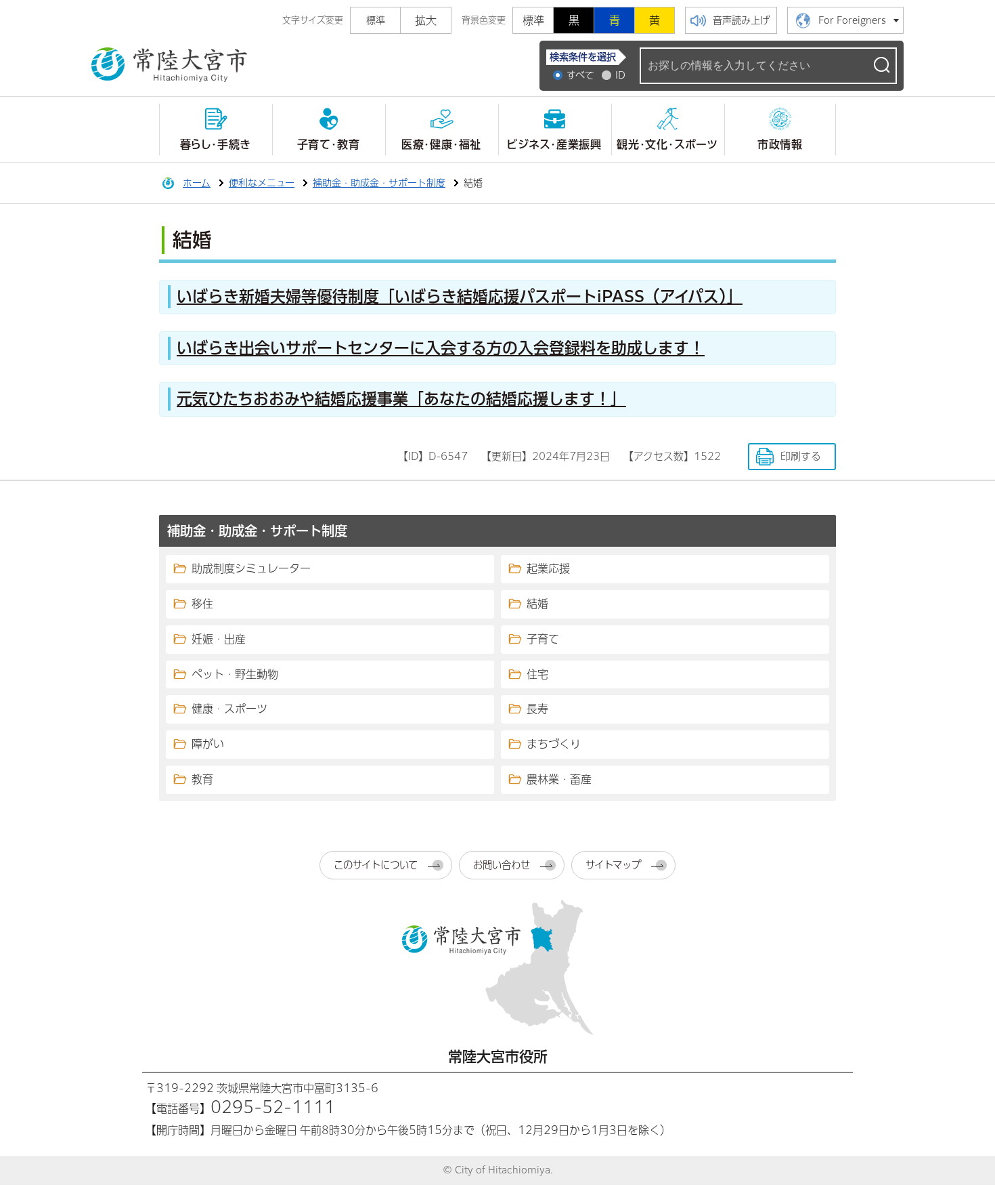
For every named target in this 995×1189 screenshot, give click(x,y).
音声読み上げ (741, 20)
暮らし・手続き (215, 144)
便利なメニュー (261, 183)
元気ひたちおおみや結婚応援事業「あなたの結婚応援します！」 (401, 398)
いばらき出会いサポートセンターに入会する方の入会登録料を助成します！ (441, 348)
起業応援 (548, 568)
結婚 (537, 603)
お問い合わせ (501, 865)
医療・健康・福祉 (441, 144)
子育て (543, 638)
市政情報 (780, 144)
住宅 (537, 674)
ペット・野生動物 (235, 674)
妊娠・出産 (219, 638)
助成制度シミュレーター (251, 568)
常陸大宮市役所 (498, 1056)
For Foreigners (852, 20)
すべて (580, 75)
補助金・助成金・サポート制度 (379, 183)
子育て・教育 (328, 144)
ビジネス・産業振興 (554, 144)
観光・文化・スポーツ (667, 144)
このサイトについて (376, 865)
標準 (533, 20)
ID (620, 75)
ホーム (197, 183)
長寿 (537, 708)
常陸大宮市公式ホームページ (169, 65)
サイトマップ (613, 865)
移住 (202, 603)
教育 (202, 779)
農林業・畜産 (559, 779)
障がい (208, 743)
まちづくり (554, 743)
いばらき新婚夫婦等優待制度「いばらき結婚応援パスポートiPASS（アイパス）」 (460, 296)
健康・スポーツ (229, 708)
